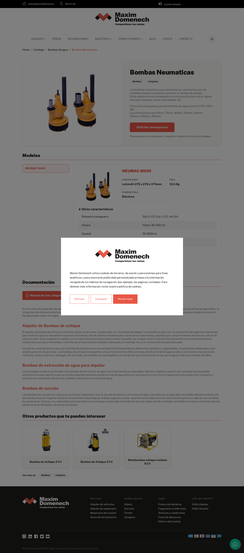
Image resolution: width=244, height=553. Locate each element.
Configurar (101, 299)
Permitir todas (125, 299)
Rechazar (79, 299)
